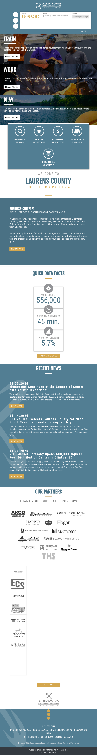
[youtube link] (15, 26)
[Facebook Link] (15, 14)
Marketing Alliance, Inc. (57, 750)
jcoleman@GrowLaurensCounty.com (55, 16)
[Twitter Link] (15, 20)
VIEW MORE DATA (48, 356)
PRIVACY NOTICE (48, 752)
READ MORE (11, 56)
